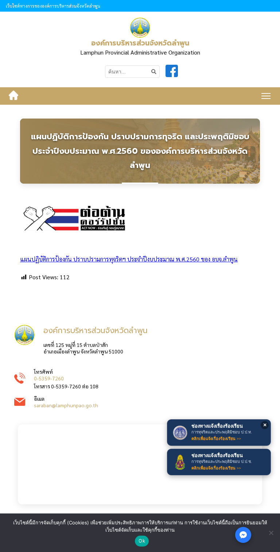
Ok (142, 541)
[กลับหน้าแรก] (13, 96)
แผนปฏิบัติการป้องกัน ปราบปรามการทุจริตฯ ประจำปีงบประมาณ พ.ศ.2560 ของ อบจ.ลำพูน (129, 259)
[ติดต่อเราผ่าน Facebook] (243, 535)
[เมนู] (266, 96)
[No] (271, 532)
